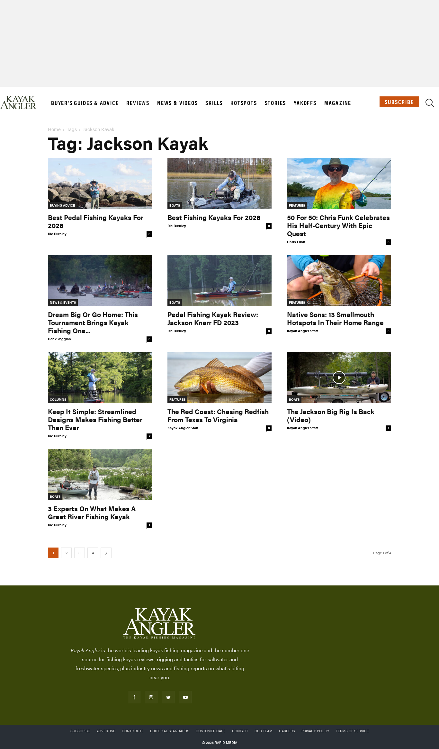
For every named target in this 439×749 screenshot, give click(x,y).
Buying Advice (62, 205)
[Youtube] (185, 697)
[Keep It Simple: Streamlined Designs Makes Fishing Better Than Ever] (100, 377)
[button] (430, 104)
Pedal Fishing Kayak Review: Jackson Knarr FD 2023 (212, 318)
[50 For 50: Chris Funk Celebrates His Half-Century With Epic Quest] (339, 183)
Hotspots (243, 103)
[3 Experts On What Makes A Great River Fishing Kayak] (100, 474)
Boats (174, 205)
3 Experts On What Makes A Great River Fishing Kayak (92, 512)
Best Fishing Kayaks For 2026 (213, 217)
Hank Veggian (59, 338)
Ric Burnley (57, 233)
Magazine (337, 103)
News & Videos (177, 103)
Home (54, 129)
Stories (275, 103)
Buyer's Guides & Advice (85, 103)
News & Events (63, 302)
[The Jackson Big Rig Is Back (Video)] (339, 377)
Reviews (137, 103)
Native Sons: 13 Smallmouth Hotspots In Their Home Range (335, 318)
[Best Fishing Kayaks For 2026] (219, 183)
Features (297, 205)
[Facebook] (134, 697)
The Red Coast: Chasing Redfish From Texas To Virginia (218, 415)
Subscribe (399, 102)
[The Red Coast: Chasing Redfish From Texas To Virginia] (219, 377)
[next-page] (106, 553)
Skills (214, 103)
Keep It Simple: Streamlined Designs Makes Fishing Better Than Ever (95, 419)
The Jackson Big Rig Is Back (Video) (330, 415)
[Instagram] (151, 697)
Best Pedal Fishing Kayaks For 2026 (95, 221)
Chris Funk (296, 241)
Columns (58, 399)
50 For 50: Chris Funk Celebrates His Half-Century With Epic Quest (338, 225)
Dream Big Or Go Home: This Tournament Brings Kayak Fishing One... (93, 322)
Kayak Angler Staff (302, 330)
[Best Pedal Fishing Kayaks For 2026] (100, 183)
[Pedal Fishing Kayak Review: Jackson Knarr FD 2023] (219, 280)
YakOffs (305, 103)
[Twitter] (168, 697)
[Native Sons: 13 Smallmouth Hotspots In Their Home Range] (339, 280)
